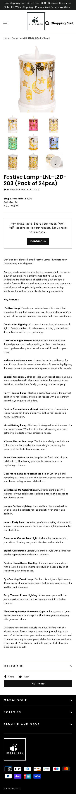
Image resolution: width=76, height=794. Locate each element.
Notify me (38, 683)
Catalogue (15, 700)
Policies (12, 712)
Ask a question (13, 666)
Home (6, 38)
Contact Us (38, 241)
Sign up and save (22, 724)
